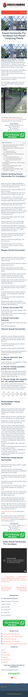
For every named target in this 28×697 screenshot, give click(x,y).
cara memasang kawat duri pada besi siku (11, 118)
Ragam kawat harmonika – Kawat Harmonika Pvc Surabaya (13, 148)
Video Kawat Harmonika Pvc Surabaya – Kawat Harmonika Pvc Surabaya (13, 169)
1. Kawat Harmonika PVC (10, 151)
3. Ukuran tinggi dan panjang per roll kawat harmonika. (13, 160)
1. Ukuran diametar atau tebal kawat (12, 157)
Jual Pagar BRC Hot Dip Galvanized (11, 641)
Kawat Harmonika (10, 576)
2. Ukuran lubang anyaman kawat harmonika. (13, 158)
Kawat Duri (5, 657)
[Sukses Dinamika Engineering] (14, 5)
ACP (4, 650)
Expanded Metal (6, 655)
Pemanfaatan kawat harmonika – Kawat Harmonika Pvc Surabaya (14, 163)
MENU (24, 12)
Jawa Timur (24, 525)
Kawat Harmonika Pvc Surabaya (13, 578)
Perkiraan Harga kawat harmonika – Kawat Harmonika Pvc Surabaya (12, 166)
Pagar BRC (5, 662)
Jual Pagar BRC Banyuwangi (9, 639)
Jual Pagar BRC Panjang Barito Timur (11, 634)
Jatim (22, 125)
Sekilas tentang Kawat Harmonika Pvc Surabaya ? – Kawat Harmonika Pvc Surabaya (14, 145)
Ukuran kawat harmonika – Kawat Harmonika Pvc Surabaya (13, 154)
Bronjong (5, 652)
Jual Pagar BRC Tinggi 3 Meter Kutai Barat (12, 636)
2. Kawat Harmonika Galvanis (10, 152)
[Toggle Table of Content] (23, 143)
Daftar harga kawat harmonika (8, 511)
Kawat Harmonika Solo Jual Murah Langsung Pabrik (15, 643)
